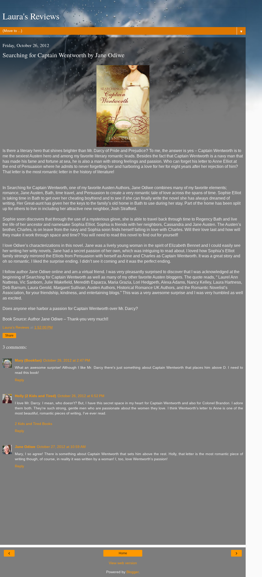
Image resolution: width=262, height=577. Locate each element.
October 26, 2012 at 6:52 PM (81, 396)
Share (9, 335)
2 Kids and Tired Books (33, 424)
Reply (19, 380)
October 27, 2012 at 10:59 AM (61, 447)
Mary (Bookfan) (28, 360)
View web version (123, 563)
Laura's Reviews (31, 16)
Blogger (132, 572)
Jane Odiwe (25, 447)
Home (123, 553)
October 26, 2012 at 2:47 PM (66, 360)
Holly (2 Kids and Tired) (35, 396)
